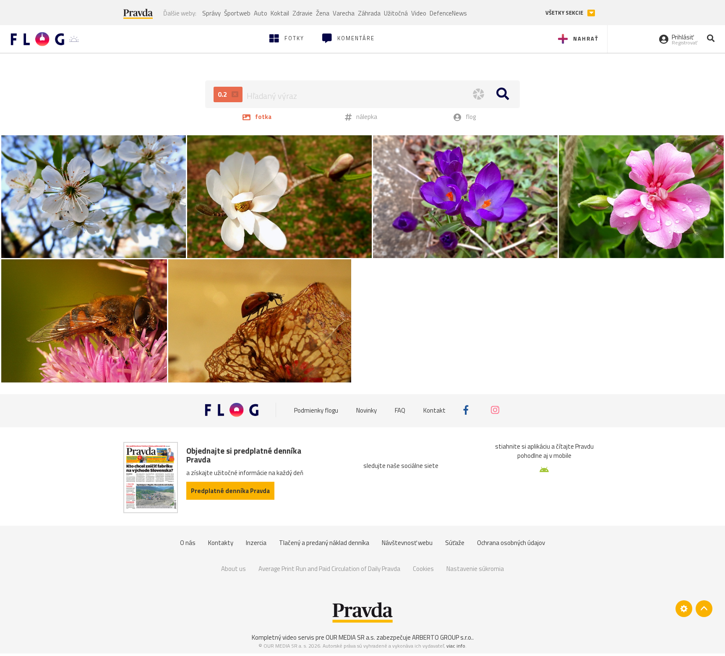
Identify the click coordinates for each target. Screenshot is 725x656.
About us (233, 568)
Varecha (344, 13)
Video (418, 13)
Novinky (366, 410)
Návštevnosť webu (407, 542)
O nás (188, 542)
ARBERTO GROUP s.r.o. (442, 637)
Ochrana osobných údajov (511, 542)
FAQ (400, 410)
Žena (322, 13)
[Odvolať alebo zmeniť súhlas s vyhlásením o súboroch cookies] (683, 608)
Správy (211, 13)
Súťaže (454, 542)
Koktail (280, 13)
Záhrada (369, 13)
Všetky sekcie (564, 13)
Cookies (423, 568)
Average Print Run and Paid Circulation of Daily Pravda (329, 568)
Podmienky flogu (316, 410)
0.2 (223, 94)
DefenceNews (448, 13)
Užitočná (396, 13)
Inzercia (256, 542)
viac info (455, 646)
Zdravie (302, 13)
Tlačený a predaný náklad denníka (324, 542)
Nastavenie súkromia (475, 568)
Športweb (237, 13)
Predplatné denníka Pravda (230, 491)
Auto (260, 13)
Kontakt (434, 410)
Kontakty (220, 542)
